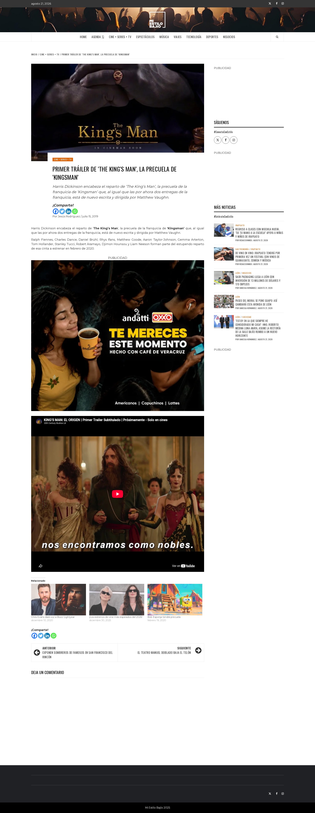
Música (164, 37)
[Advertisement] (249, 93)
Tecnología (193, 37)
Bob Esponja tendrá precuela (163, 617)
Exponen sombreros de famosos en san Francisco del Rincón (77, 652)
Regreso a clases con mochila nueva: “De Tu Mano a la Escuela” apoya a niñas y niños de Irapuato (259, 233)
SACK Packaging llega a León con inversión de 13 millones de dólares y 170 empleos (258, 280)
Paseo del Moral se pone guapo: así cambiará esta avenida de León (256, 302)
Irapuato (240, 225)
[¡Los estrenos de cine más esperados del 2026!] (116, 599)
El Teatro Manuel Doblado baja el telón (164, 650)
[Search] (277, 37)
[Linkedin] (68, 211)
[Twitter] (62, 211)
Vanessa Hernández (248, 287)
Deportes (212, 37)
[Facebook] (56, 211)
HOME (83, 37)
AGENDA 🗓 (98, 37)
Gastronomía (242, 249)
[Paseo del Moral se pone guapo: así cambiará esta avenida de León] (224, 301)
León (237, 273)
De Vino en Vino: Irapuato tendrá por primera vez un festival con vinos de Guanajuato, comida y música (257, 256)
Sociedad (246, 317)
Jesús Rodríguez (69, 216)
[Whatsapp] (75, 211)
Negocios (229, 37)
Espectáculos (145, 37)
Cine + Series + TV (120, 37)
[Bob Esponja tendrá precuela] (174, 599)
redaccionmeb (245, 240)
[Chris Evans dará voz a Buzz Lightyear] (58, 599)
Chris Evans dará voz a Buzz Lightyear (53, 617)
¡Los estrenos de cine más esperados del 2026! (115, 617)
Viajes (177, 37)
